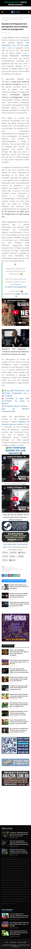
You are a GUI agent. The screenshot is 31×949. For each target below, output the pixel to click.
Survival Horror (18, 569)
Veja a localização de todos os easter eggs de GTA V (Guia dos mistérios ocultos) (19, 932)
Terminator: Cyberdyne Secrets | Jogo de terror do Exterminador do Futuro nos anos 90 (19, 834)
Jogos (12, 566)
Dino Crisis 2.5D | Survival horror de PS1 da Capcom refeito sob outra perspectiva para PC (19, 730)
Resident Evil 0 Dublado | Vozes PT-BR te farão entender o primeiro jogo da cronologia (19, 713)
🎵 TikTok (4, 560)
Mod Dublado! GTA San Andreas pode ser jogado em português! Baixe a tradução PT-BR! (19, 704)
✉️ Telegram (20, 556)
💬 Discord (5, 556)
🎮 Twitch (12, 556)
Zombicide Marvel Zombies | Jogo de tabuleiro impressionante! (15, 408)
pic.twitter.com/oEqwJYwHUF (16, 287)
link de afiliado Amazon (17, 3)
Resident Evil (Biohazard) (8, 569)
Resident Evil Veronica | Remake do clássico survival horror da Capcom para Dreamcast (19, 595)
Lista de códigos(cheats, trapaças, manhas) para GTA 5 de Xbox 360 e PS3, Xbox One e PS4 (19, 915)
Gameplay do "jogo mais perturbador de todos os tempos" (15, 401)
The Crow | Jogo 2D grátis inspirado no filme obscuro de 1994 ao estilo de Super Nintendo (19, 670)
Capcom (7, 566)
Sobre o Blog (13, 942)
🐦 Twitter (5, 552)
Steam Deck (17, 68)
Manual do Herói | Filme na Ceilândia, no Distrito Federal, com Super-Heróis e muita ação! (19, 851)
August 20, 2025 (22, 294)
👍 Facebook (13, 552)
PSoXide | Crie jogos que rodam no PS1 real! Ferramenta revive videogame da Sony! (19, 687)
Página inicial (5, 17)
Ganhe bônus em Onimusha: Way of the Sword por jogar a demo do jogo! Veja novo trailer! (19, 603)
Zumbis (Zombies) (13, 17)
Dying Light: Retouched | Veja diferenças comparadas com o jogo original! (15, 393)
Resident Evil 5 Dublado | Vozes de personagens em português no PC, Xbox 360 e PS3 (19, 678)
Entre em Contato (22, 942)
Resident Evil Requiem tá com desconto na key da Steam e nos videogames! (19, 586)
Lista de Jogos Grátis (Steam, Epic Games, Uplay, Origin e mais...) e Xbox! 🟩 (19, 661)
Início (6, 942)
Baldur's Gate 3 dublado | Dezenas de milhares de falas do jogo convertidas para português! (19, 652)
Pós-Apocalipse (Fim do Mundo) (9, 568)
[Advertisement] (15, 806)
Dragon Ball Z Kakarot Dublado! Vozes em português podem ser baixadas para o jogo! (19, 696)
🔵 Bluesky (12, 560)
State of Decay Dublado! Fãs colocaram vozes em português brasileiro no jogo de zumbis (19, 721)
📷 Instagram (21, 552)
